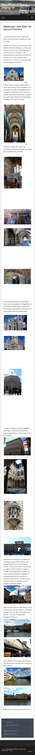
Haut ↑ (31, 751)
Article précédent (11, 731)
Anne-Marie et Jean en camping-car (14, 5)
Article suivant (10, 734)
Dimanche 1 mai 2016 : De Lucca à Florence (17, 28)
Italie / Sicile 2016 (11, 725)
